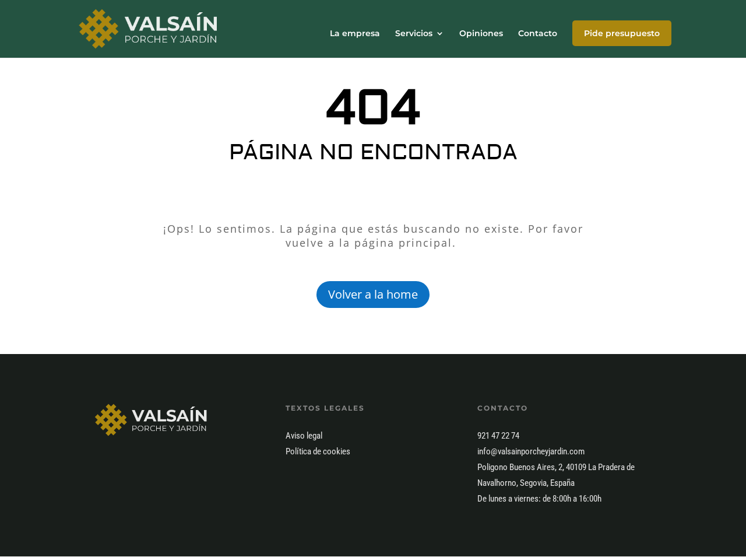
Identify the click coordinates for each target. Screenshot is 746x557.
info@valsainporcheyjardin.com (531, 451)
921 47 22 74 (498, 435)
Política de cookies (318, 451)
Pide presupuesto (622, 33)
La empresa (355, 33)
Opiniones (481, 33)
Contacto (537, 33)
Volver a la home (373, 294)
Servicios (413, 33)
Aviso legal (304, 435)
